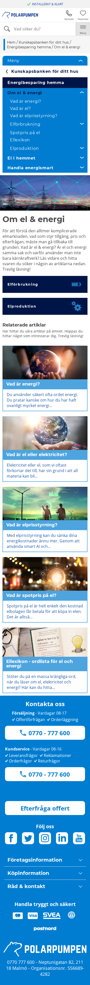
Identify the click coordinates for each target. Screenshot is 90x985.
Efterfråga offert (45, 808)
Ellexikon (20, 140)
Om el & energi (25, 92)
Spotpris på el (25, 132)
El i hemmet (22, 158)
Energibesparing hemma (36, 82)
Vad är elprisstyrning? (34, 115)
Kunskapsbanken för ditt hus (44, 71)
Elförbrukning (25, 124)
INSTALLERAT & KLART (47, 4)
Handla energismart (30, 167)
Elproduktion (24, 148)
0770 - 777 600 (49, 733)
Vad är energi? (25, 101)
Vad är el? (20, 108)
